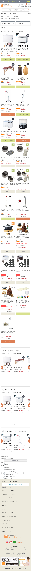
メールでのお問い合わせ (16, 484)
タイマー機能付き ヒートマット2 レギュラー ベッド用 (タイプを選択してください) (8, 78)
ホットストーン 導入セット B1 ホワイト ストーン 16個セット (8, 270)
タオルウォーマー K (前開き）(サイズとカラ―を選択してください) (23, 49)
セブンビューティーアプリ (8, 527)
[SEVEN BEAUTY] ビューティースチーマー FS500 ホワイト (22, 105)
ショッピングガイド (7, 498)
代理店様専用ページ (7, 520)
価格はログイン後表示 (6, 163)
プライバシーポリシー (15, 554)
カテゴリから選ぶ (6, 23)
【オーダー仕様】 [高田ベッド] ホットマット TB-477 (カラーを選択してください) (22, 301)
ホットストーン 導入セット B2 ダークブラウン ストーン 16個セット (23, 270)
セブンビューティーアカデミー (9, 501)
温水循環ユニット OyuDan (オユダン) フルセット (23, 184)
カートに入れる (8, 114)
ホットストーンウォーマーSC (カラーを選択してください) (8, 132)
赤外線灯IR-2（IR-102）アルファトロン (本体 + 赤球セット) (22, 210)
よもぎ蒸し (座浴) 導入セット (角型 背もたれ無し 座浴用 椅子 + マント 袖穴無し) (8, 301)
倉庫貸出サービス (6, 531)
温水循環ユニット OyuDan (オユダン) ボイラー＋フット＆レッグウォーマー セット (23, 159)
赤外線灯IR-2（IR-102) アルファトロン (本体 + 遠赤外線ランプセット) (8, 332)
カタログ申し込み (6, 523)
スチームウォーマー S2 (21, 131)
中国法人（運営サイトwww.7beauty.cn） (15, 549)
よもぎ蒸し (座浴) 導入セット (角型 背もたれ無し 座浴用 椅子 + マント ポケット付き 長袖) (22, 238)
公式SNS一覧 (20, 542)
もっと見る (15, 424)
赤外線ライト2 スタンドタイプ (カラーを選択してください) (7, 210)
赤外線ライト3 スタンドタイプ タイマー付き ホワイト (7, 105)
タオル (22, 13)
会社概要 (8, 553)
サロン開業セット (14, 13)
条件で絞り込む (21, 23)
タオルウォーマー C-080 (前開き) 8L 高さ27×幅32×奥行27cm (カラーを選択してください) (8, 50)
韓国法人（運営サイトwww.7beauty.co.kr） (15, 548)
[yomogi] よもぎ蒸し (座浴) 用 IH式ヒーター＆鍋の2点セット (8, 237)
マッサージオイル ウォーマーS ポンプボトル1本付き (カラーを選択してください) (22, 78)
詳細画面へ (8, 165)
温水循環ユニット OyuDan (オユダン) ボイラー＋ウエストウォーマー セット (8, 185)
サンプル (4, 509)
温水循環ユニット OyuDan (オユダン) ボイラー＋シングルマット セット (8, 159)
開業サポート (5, 505)
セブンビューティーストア (8, 494)
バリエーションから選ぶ (8, 59)
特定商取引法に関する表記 (18, 553)
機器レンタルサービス (7, 512)
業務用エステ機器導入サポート (9, 516)
